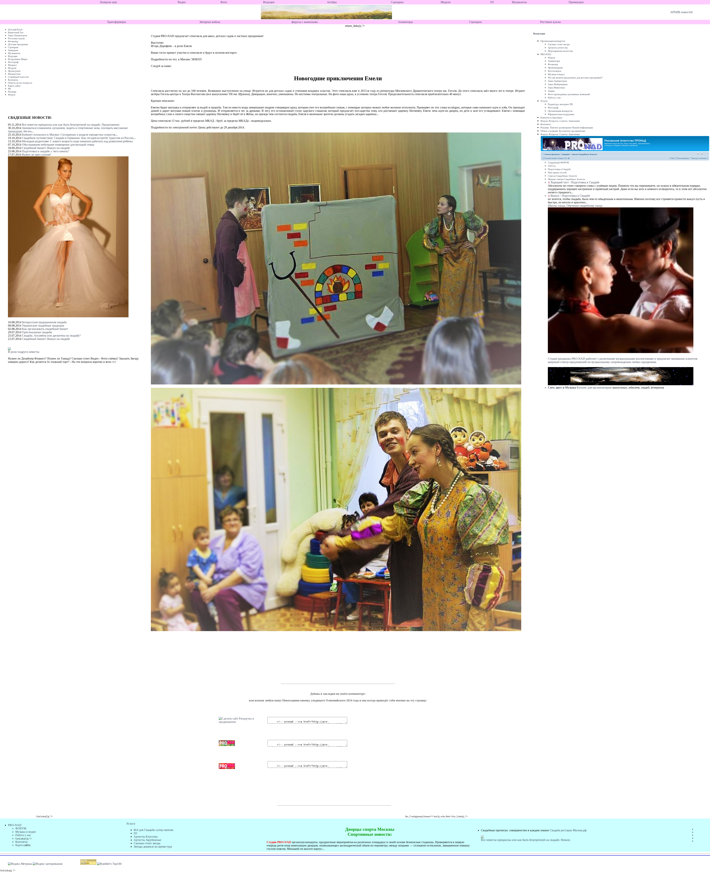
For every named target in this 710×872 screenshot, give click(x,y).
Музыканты (519, 2)
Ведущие (269, 2)
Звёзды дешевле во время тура (153, 846)
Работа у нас (554, 97)
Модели (446, 2)
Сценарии (397, 2)
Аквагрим (13, 50)
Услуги (543, 101)
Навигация (539, 33)
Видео (182, 2)
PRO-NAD (545, 54)
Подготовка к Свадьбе (559, 169)
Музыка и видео (556, 74)
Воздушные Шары (17, 59)
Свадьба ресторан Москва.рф (568, 830)
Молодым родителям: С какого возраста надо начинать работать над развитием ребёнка (77, 141)
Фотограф (13, 62)
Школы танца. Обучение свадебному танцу (575, 205)
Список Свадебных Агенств (562, 175)
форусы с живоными (305, 21)
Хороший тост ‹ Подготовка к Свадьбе (575, 182)
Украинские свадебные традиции (43, 325)
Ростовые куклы (550, 21)
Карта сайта (14, 85)
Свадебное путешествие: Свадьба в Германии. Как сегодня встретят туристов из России (77, 138)
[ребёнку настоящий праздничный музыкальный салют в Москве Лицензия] (559, 384)
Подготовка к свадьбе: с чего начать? (45, 151)
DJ (492, 2)
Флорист (12, 65)
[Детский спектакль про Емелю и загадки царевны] (243, 721)
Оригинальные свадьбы (37, 332)
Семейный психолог (18, 76)
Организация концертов (552, 41)
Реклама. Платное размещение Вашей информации (566, 127)
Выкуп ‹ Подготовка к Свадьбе (570, 195)
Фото (223, 2)
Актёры (332, 2)
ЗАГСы (552, 165)
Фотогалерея (554, 71)
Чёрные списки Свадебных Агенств (566, 179)
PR (9, 88)
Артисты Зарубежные (147, 839)
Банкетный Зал (15, 32)
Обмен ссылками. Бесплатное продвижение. (563, 131)
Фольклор (13, 41)
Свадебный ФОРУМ (558, 162)
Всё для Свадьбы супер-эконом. (154, 829)
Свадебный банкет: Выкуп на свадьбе (46, 147)
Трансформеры (116, 21)
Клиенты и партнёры (551, 117)
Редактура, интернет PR (560, 104)
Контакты (13, 79)
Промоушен (576, 2)
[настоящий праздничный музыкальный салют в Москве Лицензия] (682, 384)
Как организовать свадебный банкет (45, 328)
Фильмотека (14, 74)
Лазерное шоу (108, 2)
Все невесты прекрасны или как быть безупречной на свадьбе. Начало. (526, 839)
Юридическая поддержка (561, 114)
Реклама (12, 91)
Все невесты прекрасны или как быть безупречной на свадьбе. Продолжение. (71, 124)
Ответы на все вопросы (20, 82)
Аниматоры (405, 21)
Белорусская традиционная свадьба (44, 322)
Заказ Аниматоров (17, 35)
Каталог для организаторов (579, 387)
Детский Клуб (15, 29)
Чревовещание (555, 67)
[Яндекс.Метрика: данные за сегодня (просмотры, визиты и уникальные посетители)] (20, 864)
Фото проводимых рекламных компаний (569, 94)
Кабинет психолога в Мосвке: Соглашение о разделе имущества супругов (68, 134)
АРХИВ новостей (681, 12)
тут (114, 361)
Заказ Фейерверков (557, 84)
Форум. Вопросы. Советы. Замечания (560, 121)
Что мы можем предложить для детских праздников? (575, 77)
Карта (19, 845)
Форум (11, 94)
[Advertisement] (300, 659)
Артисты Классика (146, 836)
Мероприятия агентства (560, 51)
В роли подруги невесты (23, 351)
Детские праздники (18, 44)
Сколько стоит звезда (559, 44)
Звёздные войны (209, 21)
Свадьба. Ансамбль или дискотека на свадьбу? (51, 335)
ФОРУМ (20, 828)
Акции (551, 91)
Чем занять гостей (557, 172)
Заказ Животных (556, 87)
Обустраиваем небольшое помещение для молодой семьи (58, 144)
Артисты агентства (558, 47)
